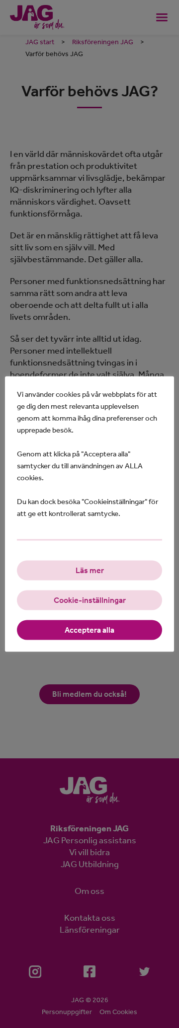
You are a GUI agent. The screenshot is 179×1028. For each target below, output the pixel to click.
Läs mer (90, 570)
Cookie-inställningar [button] (90, 600)
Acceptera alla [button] (89, 630)
